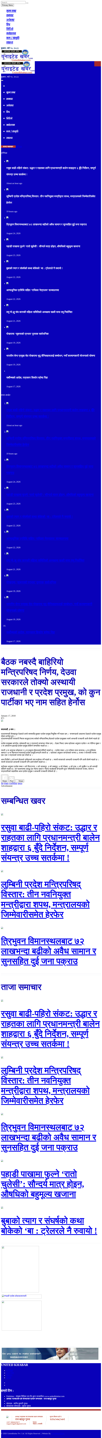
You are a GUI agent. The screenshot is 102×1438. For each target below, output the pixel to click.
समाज (20, 783)
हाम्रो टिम (10, 1373)
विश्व (8, 24)
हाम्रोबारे (9, 1370)
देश (2, 783)
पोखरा (6, 783)
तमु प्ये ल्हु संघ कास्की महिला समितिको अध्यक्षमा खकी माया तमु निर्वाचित (39, 312)
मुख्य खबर (11, 11)
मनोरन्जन (11, 33)
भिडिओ (9, 29)
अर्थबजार (10, 20)
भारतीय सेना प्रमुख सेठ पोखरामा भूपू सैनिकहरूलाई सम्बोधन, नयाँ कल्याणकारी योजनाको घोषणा (50, 355)
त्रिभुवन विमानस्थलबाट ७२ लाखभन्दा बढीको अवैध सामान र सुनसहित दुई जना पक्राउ (46, 224)
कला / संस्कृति (12, 38)
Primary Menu (7, 5)
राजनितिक (13, 783)
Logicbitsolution (58, 1433)
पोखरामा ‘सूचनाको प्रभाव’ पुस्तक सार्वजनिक (27, 333)
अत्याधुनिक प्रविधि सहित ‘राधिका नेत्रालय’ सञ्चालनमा (32, 290)
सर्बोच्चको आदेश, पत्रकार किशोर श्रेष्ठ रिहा (27, 377)
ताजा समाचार (8, 146)
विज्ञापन (9, 1375)
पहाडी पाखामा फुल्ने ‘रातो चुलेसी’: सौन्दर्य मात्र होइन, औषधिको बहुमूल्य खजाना (43, 246)
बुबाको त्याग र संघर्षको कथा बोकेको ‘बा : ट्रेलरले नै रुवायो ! (34, 268)
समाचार (9, 15)
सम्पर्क (8, 1378)
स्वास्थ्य (9, 42)
